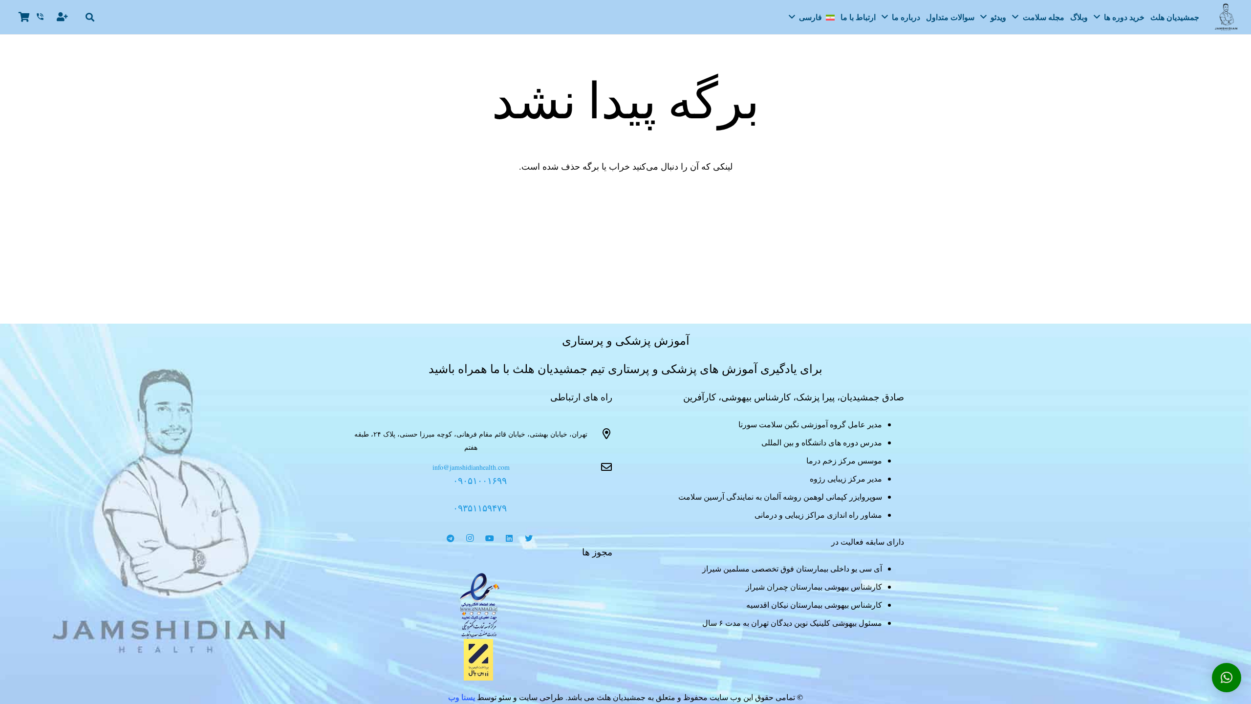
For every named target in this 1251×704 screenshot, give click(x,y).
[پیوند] (479, 605)
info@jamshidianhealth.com (471, 467)
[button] (90, 17)
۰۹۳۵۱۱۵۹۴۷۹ (480, 508)
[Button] (63, 17)
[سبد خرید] (24, 17)
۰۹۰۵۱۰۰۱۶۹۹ (480, 480)
